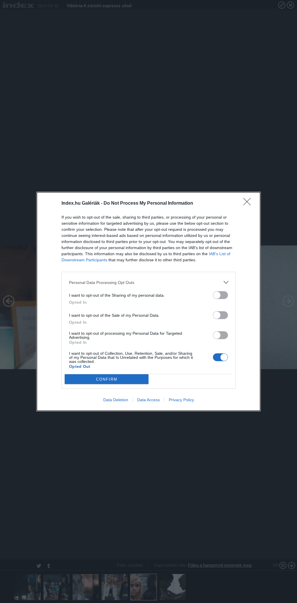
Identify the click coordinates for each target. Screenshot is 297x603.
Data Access (148, 399)
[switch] (220, 295)
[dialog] (148, 301)
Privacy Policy (181, 399)
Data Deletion (115, 399)
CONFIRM (106, 379)
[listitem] (148, 282)
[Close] (248, 203)
